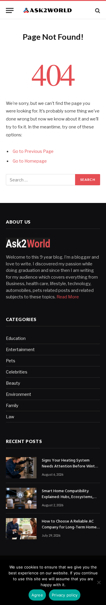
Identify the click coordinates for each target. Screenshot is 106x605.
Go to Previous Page (33, 151)
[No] (99, 582)
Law (10, 416)
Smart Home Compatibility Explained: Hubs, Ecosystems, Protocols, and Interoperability (69, 497)
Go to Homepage (30, 161)
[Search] (97, 10)
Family (12, 405)
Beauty (13, 383)
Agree (37, 595)
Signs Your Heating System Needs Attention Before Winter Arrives (70, 466)
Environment (18, 394)
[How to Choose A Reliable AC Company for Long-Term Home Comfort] (21, 528)
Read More (68, 297)
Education (16, 338)
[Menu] (10, 10)
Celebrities (16, 371)
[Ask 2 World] (56, 10)
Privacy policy (65, 595)
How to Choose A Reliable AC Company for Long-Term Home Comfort (69, 527)
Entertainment (20, 349)
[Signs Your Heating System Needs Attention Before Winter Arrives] (21, 467)
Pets (10, 360)
